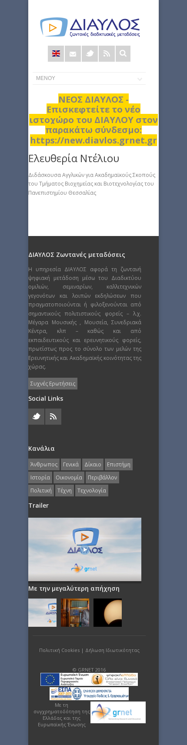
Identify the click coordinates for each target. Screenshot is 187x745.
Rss (107, 53)
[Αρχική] (89, 27)
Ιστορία (40, 477)
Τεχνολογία (91, 490)
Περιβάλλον (102, 477)
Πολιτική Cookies (59, 650)
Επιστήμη (118, 464)
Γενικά (71, 464)
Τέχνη (64, 490)
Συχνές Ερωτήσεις (52, 383)
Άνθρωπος (43, 464)
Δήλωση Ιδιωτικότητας (112, 650)
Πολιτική (41, 490)
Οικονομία (69, 477)
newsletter (73, 53)
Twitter (90, 53)
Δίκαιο (92, 464)
